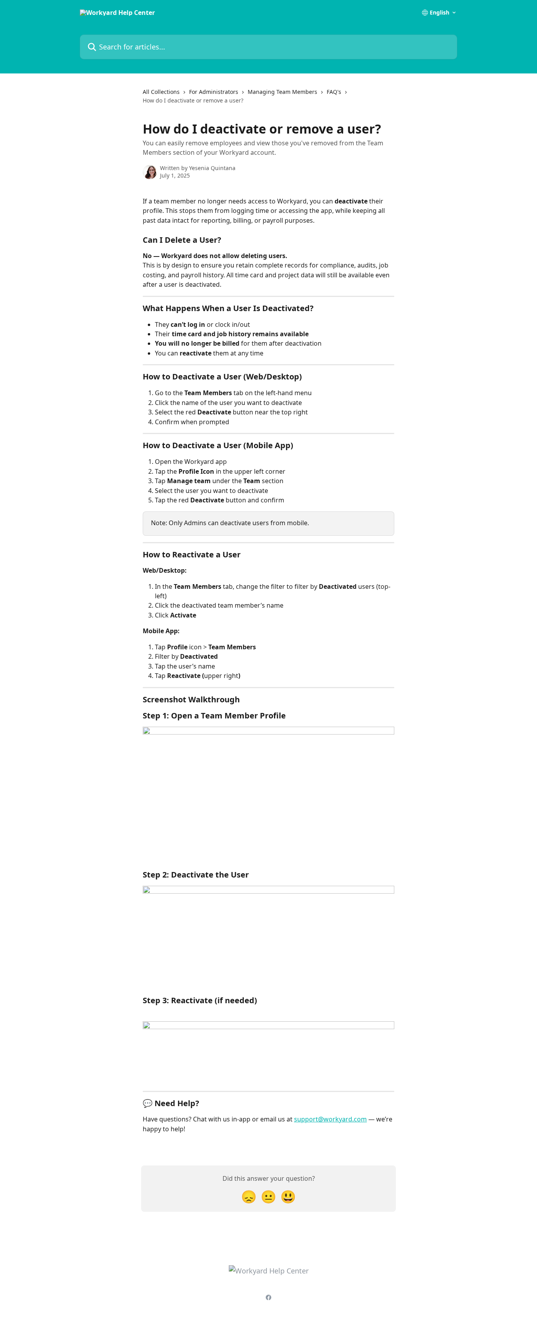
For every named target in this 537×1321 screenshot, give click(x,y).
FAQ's (334, 91)
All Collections (161, 91)
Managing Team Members (282, 91)
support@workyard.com (330, 1119)
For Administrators (213, 91)
